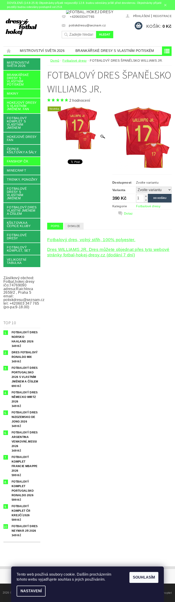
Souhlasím (144, 577)
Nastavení (31, 591)
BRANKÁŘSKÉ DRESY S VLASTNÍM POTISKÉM (114, 51)
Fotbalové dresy (17, 236)
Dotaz (128, 213)
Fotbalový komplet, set (19, 248)
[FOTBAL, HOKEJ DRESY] (31, 27)
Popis (55, 226)
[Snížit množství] (146, 200)
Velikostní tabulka (16, 261)
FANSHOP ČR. (18, 161)
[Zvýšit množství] (146, 196)
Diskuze (74, 226)
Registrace (162, 16)
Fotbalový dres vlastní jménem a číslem (21, 210)
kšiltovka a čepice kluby (19, 224)
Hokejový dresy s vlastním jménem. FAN (21, 106)
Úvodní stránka (8, 51)
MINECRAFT (16, 170)
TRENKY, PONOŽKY (22, 179)
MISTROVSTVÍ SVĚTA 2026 (42, 51)
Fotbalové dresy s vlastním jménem (17, 193)
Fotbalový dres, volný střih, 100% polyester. (91, 239)
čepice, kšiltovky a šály (21, 150)
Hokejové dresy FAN (21, 138)
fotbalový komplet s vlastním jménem (17, 122)
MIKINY (12, 93)
